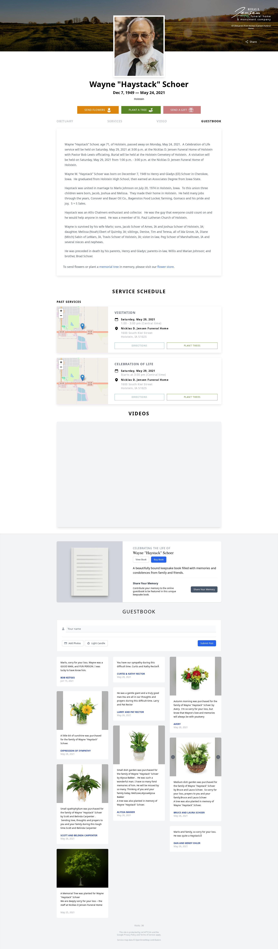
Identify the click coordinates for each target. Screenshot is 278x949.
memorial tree (109, 267)
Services (114, 121)
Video (162, 121)
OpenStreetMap (142, 940)
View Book (141, 559)
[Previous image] (173, 757)
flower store (165, 267)
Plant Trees (192, 345)
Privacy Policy (130, 934)
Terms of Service (147, 934)
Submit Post (206, 643)
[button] (82, 326)
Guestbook (211, 121)
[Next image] (218, 757)
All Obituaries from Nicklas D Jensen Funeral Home (251, 27)
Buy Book (159, 559)
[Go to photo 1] (194, 774)
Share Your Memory (204, 589)
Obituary (65, 121)
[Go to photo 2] (196, 774)
